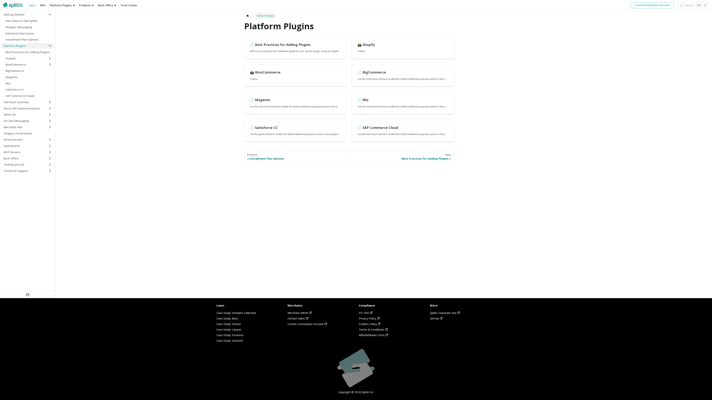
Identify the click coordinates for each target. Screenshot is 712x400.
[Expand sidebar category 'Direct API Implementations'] (50, 108)
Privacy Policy (367, 318)
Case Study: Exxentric (230, 335)
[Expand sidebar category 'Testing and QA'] (50, 164)
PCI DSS (364, 313)
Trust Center (128, 5)
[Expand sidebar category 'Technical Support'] (50, 171)
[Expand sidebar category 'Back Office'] (50, 158)
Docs (32, 5)
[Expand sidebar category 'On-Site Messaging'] (50, 121)
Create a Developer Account (652, 5)
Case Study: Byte (227, 318)
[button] (27, 14)
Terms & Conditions (371, 329)
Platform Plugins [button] (61, 5)
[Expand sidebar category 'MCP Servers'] (50, 152)
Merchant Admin (298, 313)
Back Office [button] (105, 5)
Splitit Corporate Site (443, 313)
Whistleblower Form (372, 335)
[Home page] (247, 16)
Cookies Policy (368, 324)
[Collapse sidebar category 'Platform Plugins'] (50, 46)
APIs (43, 5)
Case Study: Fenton (228, 324)
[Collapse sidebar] (28, 294)
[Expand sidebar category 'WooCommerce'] (50, 64)
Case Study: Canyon (228, 329)
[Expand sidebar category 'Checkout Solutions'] (50, 102)
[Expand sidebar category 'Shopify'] (50, 58)
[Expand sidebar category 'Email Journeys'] (50, 139)
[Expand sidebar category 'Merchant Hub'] (50, 127)
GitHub (434, 318)
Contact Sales (296, 318)
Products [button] (85, 5)
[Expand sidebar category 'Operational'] (50, 146)
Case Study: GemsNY (229, 340)
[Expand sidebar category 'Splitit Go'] (50, 114)
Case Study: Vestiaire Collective (236, 313)
